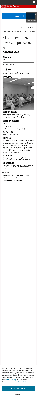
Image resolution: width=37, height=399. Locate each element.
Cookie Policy (22, 382)
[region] (18, 382)
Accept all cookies (18, 388)
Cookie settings (11, 380)
